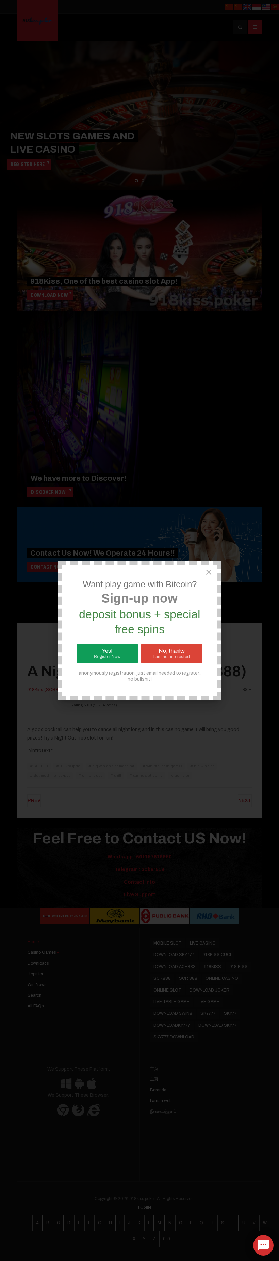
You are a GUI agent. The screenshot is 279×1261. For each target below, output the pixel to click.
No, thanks (171, 653)
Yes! (107, 653)
